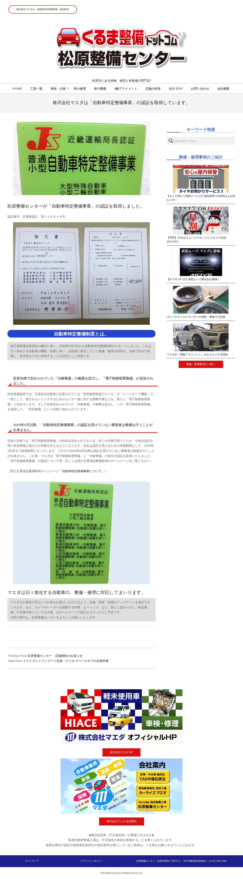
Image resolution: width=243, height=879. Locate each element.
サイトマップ (32, 860)
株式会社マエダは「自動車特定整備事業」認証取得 (43, 9)
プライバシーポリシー (91, 860)
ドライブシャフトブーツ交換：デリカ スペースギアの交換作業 (66, 660)
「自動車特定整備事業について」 (82, 471)
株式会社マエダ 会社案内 (121, 821)
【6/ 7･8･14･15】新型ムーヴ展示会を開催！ (193, 279)
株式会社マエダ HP (121, 752)
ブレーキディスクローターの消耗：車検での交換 (196, 316)
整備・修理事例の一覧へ (200, 364)
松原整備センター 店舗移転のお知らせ (55, 655)
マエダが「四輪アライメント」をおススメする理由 (197, 354)
